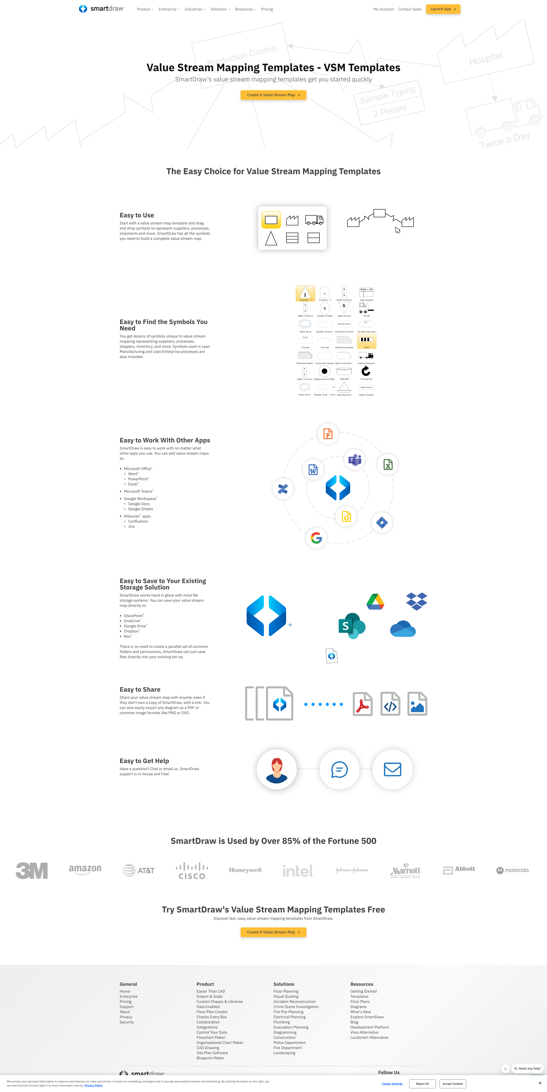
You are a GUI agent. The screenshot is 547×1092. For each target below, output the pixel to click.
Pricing (267, 9)
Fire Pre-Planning (288, 1011)
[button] (145, 9)
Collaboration (208, 1022)
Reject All (422, 1084)
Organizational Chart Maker (220, 1042)
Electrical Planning (290, 1016)
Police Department (290, 1042)
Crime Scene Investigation (296, 1006)
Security (127, 1022)
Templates (359, 996)
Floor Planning (286, 991)
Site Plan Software (212, 1052)
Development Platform (369, 1027)
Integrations (207, 1027)
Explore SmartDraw (367, 1016)
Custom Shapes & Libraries (220, 1001)
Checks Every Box (212, 1016)
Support (127, 1006)
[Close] (540, 1083)
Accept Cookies (453, 1084)
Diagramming (285, 1032)
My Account (384, 9)
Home (125, 991)
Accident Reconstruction (295, 1001)
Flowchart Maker (211, 1037)
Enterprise (129, 996)
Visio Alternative (364, 1032)
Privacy (126, 1016)
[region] (273, 1083)
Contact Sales (410, 9)
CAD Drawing (208, 1047)
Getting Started (363, 991)
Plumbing (282, 1022)
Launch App (441, 8)
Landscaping (284, 1052)
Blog (354, 1022)
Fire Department (288, 1047)
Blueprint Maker (210, 1057)
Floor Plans (360, 1001)
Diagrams (358, 1006)
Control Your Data (212, 1032)
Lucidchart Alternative (369, 1037)
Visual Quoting (286, 996)
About (125, 1011)
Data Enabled (208, 1006)
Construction (285, 1037)
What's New (360, 1011)
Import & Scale (209, 996)
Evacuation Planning (291, 1027)
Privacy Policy (93, 1085)
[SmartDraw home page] (101, 9)
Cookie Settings (392, 1084)
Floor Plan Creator (212, 1011)
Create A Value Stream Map (271, 94)
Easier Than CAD (211, 991)
